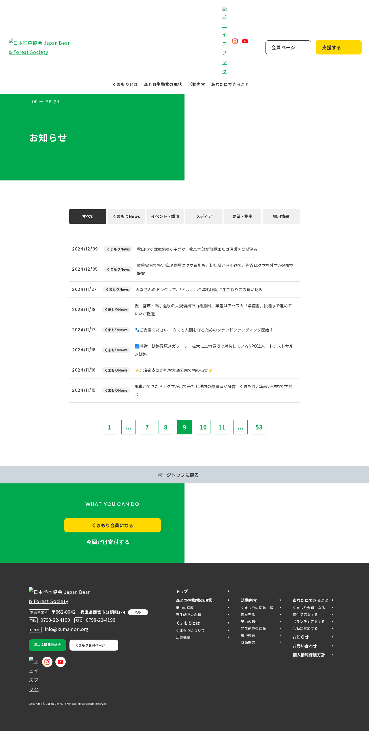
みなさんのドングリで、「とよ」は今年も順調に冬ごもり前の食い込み (199, 289)
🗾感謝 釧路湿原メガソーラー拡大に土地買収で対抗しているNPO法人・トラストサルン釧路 (214, 350)
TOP (33, 101)
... (128, 427)
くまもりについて (190, 630)
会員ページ (283, 47)
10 (203, 427)
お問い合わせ (305, 646)
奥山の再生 (250, 621)
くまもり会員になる (112, 525)
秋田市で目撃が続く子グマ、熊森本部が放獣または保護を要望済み (197, 249)
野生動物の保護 (253, 628)
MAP (138, 612)
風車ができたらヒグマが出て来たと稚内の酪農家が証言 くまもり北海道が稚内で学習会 (213, 390)
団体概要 (183, 637)
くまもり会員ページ (90, 645)
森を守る (248, 614)
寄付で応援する (305, 614)
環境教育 (248, 635)
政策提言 (248, 642)
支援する (331, 47)
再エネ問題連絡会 (47, 644)
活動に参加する (305, 628)
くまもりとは (125, 84)
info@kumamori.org (66, 629)
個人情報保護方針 (309, 654)
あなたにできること (230, 84)
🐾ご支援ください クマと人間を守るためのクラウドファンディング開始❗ (204, 330)
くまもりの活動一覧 (257, 607)
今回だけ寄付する (108, 542)
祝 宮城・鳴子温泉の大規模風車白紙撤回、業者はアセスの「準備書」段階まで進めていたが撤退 (213, 309)
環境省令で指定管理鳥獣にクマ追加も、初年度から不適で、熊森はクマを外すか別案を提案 (215, 269)
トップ (182, 591)
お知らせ (301, 637)
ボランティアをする (309, 621)
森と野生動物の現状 (163, 84)
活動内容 (196, 84)
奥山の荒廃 (185, 607)
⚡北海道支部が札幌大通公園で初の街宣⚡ (174, 370)
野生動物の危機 (188, 614)
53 (259, 427)
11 (222, 427)
